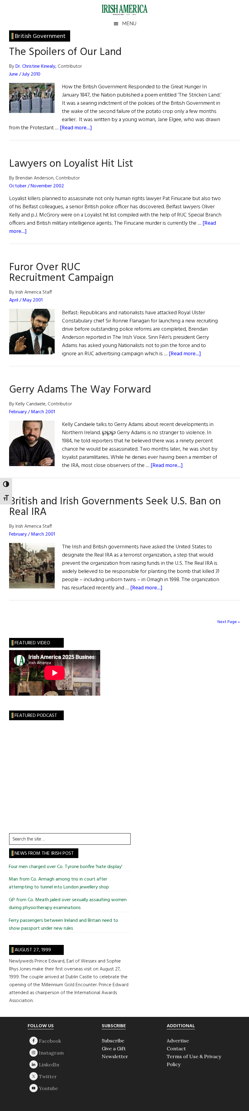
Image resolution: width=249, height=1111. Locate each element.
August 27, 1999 (33, 950)
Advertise (178, 1041)
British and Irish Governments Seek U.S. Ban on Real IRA (115, 507)
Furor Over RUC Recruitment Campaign (61, 273)
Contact (176, 1048)
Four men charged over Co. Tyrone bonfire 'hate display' (65, 867)
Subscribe (113, 1041)
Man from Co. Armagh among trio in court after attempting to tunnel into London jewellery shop (59, 883)
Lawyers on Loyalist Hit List (71, 163)
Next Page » (228, 622)
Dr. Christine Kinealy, (36, 66)
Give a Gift (114, 1048)
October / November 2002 (36, 186)
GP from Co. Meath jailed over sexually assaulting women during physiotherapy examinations (68, 904)
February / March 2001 (32, 412)
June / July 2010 (24, 74)
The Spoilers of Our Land (65, 52)
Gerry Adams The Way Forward (80, 389)
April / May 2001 (26, 300)
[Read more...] (76, 128)
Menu (129, 23)
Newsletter (115, 1056)
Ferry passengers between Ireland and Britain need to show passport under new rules (63, 924)
